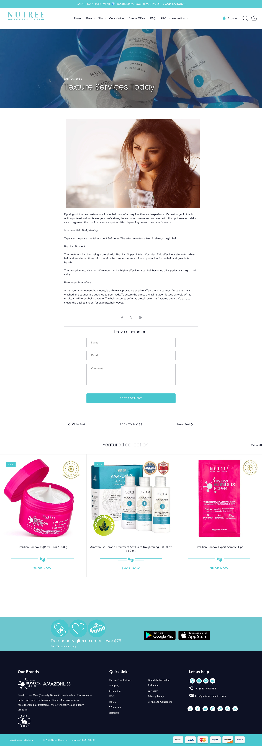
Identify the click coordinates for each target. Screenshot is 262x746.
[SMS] (206, 681)
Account (233, 18)
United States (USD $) (19, 740)
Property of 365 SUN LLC (82, 740)
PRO (163, 18)
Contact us (115, 691)
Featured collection (125, 444)
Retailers (114, 712)
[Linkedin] (235, 709)
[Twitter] (190, 709)
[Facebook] (197, 709)
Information (177, 18)
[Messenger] (199, 681)
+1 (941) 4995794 (205, 688)
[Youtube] (205, 709)
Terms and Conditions (160, 701)
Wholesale (115, 707)
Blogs (112, 702)
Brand (89, 18)
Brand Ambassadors (159, 680)
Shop (101, 18)
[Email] (212, 681)
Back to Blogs (131, 424)
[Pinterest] (220, 709)
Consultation (116, 18)
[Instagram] (212, 709)
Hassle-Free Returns (120, 680)
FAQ (153, 18)
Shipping (114, 685)
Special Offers (137, 18)
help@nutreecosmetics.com (210, 696)
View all (256, 445)
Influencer (153, 685)
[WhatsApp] (192, 681)
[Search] (245, 18)
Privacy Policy (156, 696)
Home (77, 18)
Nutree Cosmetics (60, 740)
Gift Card (153, 690)
